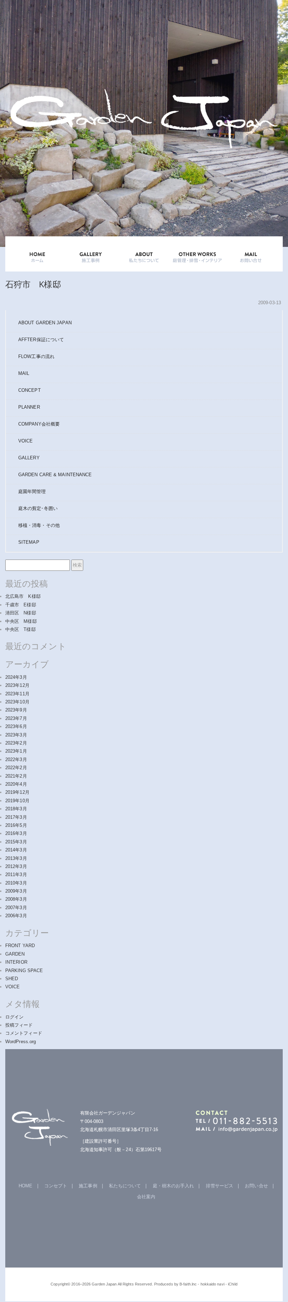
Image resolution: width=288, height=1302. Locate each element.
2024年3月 (16, 677)
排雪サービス (220, 1185)
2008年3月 (16, 899)
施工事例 (88, 1185)
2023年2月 (16, 743)
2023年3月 (16, 735)
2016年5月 (16, 825)
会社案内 (146, 1196)
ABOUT (144, 254)
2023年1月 (16, 751)
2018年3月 (16, 808)
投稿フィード (19, 1025)
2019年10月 (17, 800)
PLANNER (29, 407)
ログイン (14, 1017)
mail (250, 254)
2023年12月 (17, 685)
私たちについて (125, 1185)
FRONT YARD (20, 945)
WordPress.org (20, 1041)
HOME (37, 254)
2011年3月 (16, 874)
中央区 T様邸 (20, 629)
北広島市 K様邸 (23, 596)
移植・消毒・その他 (39, 525)
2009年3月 (16, 891)
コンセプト (55, 1185)
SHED (11, 978)
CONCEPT (29, 390)
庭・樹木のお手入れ (173, 1185)
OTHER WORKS (197, 254)
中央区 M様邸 (21, 621)
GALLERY (90, 254)
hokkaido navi (212, 1284)
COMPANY (39, 424)
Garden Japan (104, 1284)
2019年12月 (17, 792)
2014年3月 (16, 850)
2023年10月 (17, 701)
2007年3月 (16, 907)
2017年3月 (16, 817)
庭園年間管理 (32, 491)
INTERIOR (16, 962)
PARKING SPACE (24, 970)
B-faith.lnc (188, 1284)
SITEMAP (28, 542)
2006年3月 (16, 915)
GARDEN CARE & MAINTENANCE (55, 474)
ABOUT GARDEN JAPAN (45, 322)
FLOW (36, 356)
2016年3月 (16, 833)
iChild (232, 1284)
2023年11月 (17, 693)
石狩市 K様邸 (33, 284)
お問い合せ (256, 1185)
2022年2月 (16, 767)
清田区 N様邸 (20, 612)
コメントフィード (23, 1033)
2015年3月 (16, 841)
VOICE (25, 440)
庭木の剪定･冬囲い (38, 508)
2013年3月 (16, 858)
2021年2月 (16, 776)
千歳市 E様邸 (20, 604)
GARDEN (15, 954)
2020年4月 (16, 784)
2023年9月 (16, 710)
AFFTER (41, 339)
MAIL (23, 373)
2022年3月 (16, 759)
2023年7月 (16, 718)
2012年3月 (16, 866)
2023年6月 (16, 726)
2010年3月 (16, 883)
